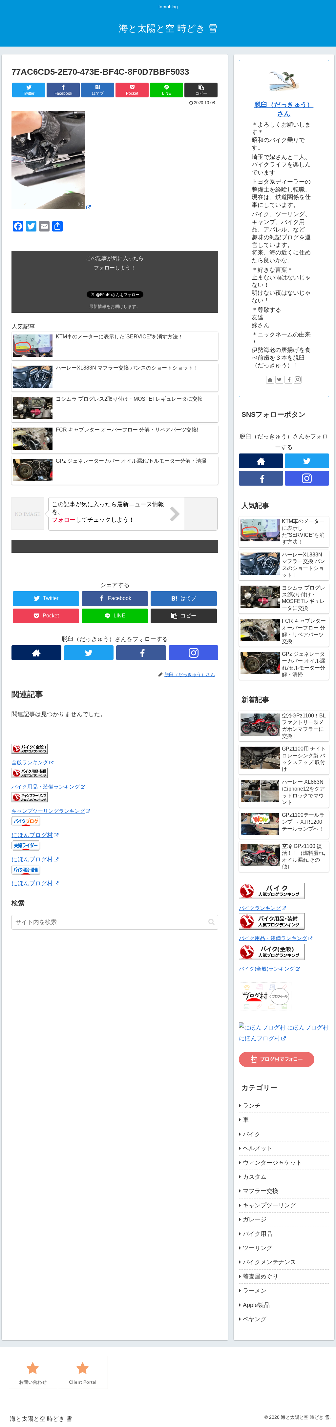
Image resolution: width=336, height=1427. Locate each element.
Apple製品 (256, 1305)
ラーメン (254, 1290)
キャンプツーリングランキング (48, 811)
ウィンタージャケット (272, 1162)
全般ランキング (29, 762)
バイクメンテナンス (269, 1262)
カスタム (254, 1177)
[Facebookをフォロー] (141, 652)
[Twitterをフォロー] (89, 652)
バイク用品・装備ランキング (45, 787)
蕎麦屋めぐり (260, 1276)
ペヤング (254, 1319)
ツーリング (257, 1248)
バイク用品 (257, 1234)
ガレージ (254, 1219)
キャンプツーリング (269, 1205)
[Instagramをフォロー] (194, 652)
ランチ (252, 1105)
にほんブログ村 (32, 835)
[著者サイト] (36, 652)
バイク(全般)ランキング (267, 969)
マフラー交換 (260, 1191)
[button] (211, 922)
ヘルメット (257, 1148)
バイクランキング (260, 908)
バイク (252, 1134)
